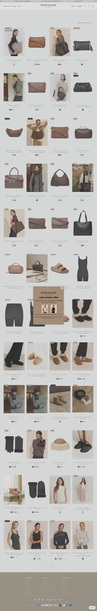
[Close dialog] (62, 288)
